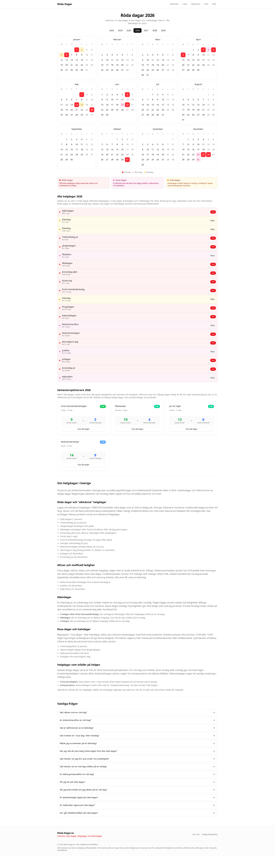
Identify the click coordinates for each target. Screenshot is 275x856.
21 (71, 65)
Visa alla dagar (83, 429)
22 (76, 65)
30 (82, 70)
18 (92, 60)
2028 (154, 30)
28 (71, 70)
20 (66, 65)
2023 (111, 30)
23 (82, 65)
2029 (163, 30)
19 (61, 65)
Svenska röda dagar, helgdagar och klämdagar (79, 836)
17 (87, 60)
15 (76, 60)
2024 (120, 30)
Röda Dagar (64, 4)
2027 (146, 30)
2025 (129, 30)
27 (66, 70)
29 (76, 70)
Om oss (196, 834)
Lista (185, 4)
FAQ (214, 4)
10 (87, 54)
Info (206, 4)
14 (71, 60)
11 (92, 54)
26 (61, 70)
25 (92, 65)
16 (82, 60)
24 (87, 65)
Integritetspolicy (210, 834)
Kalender (174, 4)
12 (61, 60)
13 (66, 60)
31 (87, 70)
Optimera (195, 4)
